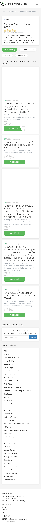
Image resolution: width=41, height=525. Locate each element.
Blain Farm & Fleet (11, 381)
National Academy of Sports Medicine (18, 391)
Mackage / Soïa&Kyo (12, 358)
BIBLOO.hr (8, 384)
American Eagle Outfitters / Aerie (16, 424)
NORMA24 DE (9, 401)
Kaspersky (8, 434)
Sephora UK (8, 414)
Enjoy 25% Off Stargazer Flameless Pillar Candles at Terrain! (19, 295)
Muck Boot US (9, 447)
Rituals (6, 397)
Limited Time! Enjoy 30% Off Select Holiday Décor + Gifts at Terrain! (19, 145)
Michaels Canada (10, 453)
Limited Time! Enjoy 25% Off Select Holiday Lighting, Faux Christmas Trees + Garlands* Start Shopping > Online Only (18, 211)
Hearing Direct (9, 480)
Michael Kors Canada (12, 371)
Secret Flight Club (10, 463)
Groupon (7, 440)
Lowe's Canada (9, 374)
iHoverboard (8, 476)
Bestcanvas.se (9, 444)
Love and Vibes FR (11, 404)
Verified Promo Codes (16, 4)
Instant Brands (9, 450)
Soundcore (8, 460)
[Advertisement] (20, 83)
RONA (6, 351)
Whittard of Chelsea (11, 467)
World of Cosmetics (11, 473)
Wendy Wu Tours (10, 457)
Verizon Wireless (10, 417)
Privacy (4, 510)
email (16, 499)
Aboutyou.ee (9, 420)
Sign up (33, 337)
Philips (6, 354)
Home (4, 12)
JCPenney (8, 427)
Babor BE (7, 407)
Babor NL (7, 411)
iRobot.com (8, 364)
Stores (11, 12)
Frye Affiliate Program (12, 387)
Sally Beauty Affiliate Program (15, 430)
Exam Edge (8, 368)
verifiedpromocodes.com (17, 519)
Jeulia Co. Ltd (9, 361)
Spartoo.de (8, 394)
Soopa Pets (8, 470)
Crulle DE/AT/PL (10, 437)
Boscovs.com (9, 378)
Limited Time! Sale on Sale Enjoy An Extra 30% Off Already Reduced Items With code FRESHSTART (19, 107)
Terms (4, 512)
